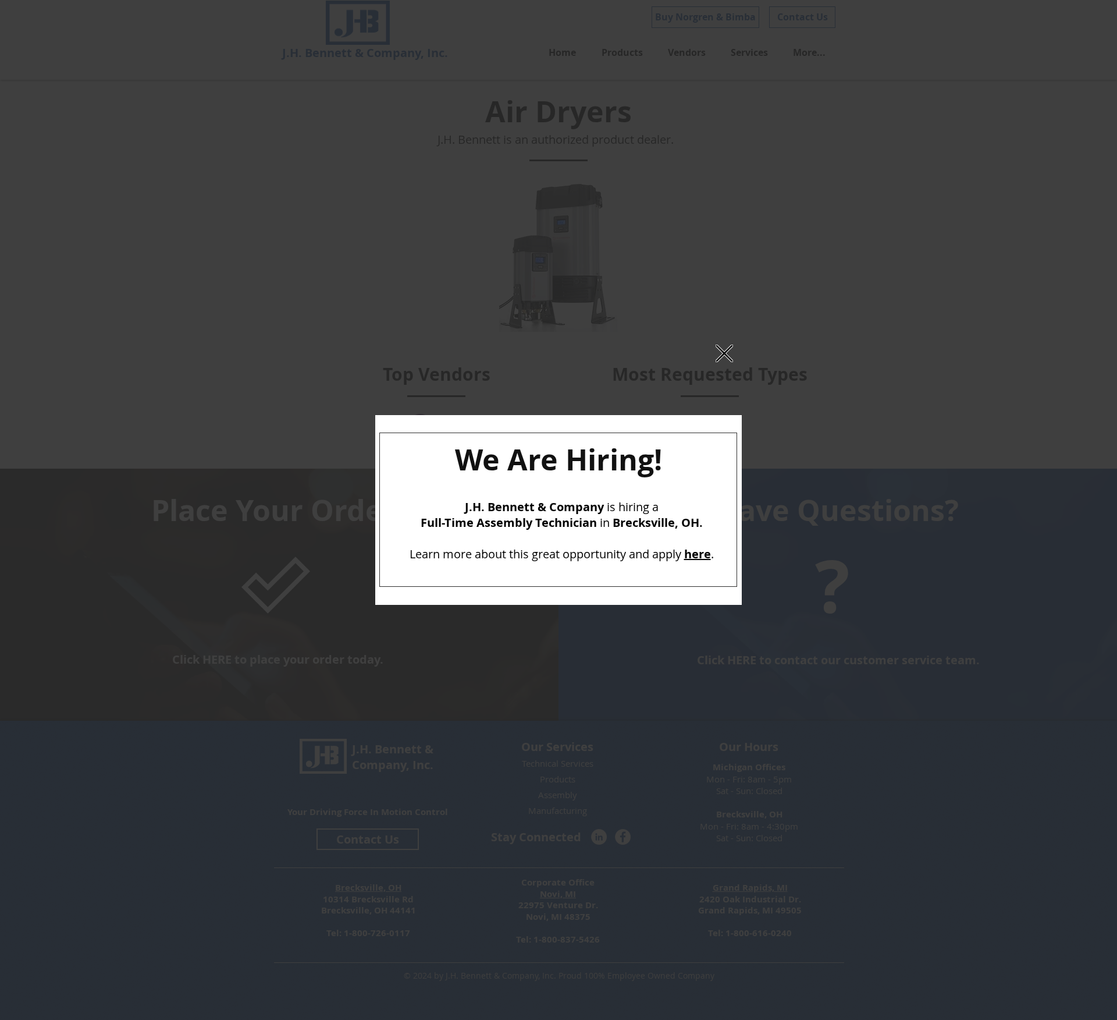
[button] (724, 353)
